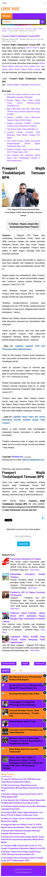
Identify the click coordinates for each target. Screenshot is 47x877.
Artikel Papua (20, 69)
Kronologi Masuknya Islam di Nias (24, 694)
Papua (8, 41)
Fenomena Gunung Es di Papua (25, 559)
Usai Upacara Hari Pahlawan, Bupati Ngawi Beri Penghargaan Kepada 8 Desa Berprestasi (23, 158)
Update (13, 41)
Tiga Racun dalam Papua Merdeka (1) (22, 129)
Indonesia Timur (31, 39)
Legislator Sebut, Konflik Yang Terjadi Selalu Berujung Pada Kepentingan (27, 639)
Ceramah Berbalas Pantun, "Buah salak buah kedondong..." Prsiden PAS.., (24, 713)
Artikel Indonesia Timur (18, 66)
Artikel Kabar (7, 69)
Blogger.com (27, 872)
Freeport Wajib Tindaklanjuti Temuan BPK (23, 85)
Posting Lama (40, 663)
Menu (8, 16)
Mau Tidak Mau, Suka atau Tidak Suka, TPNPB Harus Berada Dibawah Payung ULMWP (23, 111)
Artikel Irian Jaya (37, 66)
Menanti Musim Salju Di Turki (22, 721)
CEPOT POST (32, 48)
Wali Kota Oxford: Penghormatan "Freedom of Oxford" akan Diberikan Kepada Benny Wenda (25, 741)
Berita (23, 39)
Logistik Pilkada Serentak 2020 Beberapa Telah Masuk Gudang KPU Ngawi (23, 135)
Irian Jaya (40, 39)
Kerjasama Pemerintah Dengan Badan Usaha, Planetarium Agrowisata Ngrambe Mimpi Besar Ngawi (22, 839)
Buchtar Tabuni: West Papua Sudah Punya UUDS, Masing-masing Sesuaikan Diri (23, 103)
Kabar (4, 41)
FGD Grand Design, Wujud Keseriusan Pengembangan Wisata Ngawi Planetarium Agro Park (23, 143)
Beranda (25, 663)
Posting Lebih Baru (9, 663)
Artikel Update (34, 69)
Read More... (35, 570)
